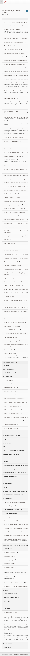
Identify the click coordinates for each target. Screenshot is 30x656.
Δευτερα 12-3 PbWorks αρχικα (12, 330)
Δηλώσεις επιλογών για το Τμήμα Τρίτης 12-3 (15, 307)
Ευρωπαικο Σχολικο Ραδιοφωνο (12, 227)
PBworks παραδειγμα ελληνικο (12, 406)
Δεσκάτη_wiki (7, 384)
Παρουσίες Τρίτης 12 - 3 (10, 98)
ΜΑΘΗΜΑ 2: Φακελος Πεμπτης (12, 432)
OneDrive (7, 239)
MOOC (5, 487)
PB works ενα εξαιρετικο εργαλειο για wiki (14, 398)
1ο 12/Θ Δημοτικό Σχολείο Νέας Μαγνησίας (15, 502)
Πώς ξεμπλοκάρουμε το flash (11, 111)
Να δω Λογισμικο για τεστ (11, 216)
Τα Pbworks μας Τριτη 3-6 (11, 337)
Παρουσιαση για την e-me (11, 612)
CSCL (5, 439)
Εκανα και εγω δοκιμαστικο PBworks (13, 421)
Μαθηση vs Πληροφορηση (10, 476)
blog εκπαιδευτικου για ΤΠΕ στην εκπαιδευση (15, 520)
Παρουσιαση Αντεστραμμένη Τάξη (13, 318)
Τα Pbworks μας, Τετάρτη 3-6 (11, 341)
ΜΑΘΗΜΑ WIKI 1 (9, 376)
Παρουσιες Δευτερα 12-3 (10, 552)
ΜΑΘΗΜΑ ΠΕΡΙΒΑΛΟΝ (9, 369)
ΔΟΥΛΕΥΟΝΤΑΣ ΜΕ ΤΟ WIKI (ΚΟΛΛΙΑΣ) (13, 495)
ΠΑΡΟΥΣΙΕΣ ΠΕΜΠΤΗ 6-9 (10, 567)
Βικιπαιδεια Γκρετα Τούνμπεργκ (12, 29)
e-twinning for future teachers (11, 480)
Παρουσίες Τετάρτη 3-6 (10, 563)
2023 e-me (7, 608)
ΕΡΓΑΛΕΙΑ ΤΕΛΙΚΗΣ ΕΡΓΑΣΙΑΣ (11, 454)
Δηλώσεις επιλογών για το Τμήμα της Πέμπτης (16, 311)
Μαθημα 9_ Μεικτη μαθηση (11, 193)
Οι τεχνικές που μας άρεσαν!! (11, 250)
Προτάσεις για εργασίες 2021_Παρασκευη (14, 212)
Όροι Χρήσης (16, 654)
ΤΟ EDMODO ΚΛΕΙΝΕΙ (9, 296)
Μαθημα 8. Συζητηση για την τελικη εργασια (15, 182)
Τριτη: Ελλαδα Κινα (9, 45)
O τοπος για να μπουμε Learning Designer (15, 57)
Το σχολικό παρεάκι (9, 506)
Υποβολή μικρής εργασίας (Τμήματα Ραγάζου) (15, 293)
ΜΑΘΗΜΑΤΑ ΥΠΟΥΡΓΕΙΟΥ (10, 160)
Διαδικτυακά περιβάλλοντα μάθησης (11, 11)
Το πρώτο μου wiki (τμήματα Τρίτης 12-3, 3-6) (15, 254)
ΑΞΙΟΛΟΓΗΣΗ (7, 443)
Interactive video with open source (13, 26)
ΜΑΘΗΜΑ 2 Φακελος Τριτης (11, 373)
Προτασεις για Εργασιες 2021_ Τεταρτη (14, 208)
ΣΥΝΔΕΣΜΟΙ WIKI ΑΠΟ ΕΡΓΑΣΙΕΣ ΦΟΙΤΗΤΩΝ (15, 605)
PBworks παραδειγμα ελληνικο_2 (12, 409)
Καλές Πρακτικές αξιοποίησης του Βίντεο (14, 322)
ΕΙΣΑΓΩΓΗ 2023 (8, 548)
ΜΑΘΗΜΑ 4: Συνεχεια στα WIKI (12, 435)
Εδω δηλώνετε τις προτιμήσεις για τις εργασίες (16, 38)
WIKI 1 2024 (7, 601)
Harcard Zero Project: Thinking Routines (14, 582)
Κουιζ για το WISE (9, 349)
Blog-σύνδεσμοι (9, 498)
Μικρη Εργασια (8, 643)
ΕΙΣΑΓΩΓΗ (6, 365)
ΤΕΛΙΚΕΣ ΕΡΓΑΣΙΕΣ (8, 647)
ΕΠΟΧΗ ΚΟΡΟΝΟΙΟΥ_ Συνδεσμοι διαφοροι (15, 472)
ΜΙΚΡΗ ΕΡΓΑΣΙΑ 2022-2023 (10, 594)
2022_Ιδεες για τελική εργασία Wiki (13, 285)
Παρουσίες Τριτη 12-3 (10, 556)
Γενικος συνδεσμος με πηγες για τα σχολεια (15, 148)
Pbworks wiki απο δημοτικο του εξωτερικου (15, 402)
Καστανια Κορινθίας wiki (10, 391)
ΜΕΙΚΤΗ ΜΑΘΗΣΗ (8, 483)
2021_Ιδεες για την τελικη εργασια (13, 205)
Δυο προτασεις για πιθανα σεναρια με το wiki (15, 616)
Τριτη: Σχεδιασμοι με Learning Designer (14, 68)
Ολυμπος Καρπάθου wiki (10, 387)
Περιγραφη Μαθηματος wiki (11, 428)
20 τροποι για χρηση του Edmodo (12, 197)
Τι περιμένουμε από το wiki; (11, 261)
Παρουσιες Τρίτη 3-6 (9, 560)
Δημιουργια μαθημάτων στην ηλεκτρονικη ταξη (16, 75)
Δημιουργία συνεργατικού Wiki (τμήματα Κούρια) (16, 278)
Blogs (5, 446)
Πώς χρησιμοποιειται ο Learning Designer (15, 53)
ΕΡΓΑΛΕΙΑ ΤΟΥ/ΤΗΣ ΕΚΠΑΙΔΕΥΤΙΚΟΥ (13, 509)
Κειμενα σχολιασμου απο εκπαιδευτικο (14, 517)
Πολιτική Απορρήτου (24, 654)
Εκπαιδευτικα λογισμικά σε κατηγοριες (14, 201)
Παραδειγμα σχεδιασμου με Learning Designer (16, 60)
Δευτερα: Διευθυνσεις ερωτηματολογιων (14, 42)
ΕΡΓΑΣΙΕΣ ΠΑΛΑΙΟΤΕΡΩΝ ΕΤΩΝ (12, 458)
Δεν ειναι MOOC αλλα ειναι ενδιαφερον (14, 571)
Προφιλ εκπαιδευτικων (11, 513)
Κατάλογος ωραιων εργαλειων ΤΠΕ (13, 156)
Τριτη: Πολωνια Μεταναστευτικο (12, 49)
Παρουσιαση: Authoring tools (11, 326)
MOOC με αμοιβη (9, 577)
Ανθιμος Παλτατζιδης (9, 353)
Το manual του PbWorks (10, 424)
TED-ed (6, 590)
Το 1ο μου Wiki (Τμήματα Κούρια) (12, 265)
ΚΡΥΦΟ (6, 461)
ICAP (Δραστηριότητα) (10, 243)
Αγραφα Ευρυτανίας (9, 395)
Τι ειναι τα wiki (8, 380)
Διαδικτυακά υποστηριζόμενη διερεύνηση (15, 450)
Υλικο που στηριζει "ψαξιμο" (11, 597)
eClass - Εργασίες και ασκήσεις (12, 141)
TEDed (6, 247)
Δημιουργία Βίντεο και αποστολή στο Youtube (15, 102)
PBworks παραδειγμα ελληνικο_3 (12, 413)
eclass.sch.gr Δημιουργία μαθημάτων (13, 137)
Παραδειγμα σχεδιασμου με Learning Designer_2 (16, 64)
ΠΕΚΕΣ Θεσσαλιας (9, 145)
